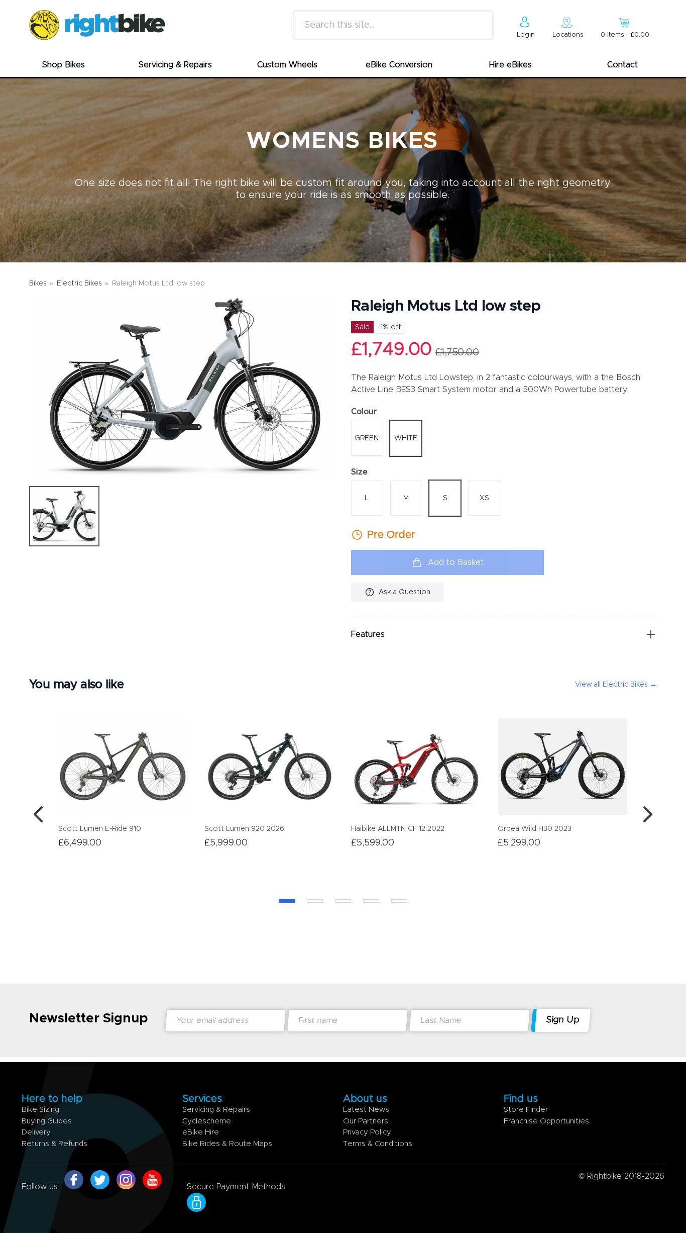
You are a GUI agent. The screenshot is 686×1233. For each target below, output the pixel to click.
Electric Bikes (79, 283)
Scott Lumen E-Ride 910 (99, 828)
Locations (568, 35)
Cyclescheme (206, 1121)
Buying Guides (47, 1121)
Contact (622, 65)
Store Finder (526, 1109)
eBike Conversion (399, 65)
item (625, 35)
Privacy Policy (367, 1132)
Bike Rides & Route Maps (227, 1144)
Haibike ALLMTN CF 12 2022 (397, 828)
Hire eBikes (510, 65)
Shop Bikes (63, 65)
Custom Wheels (287, 65)
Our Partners (365, 1121)
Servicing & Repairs (175, 65)
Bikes (38, 283)
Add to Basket (456, 562)
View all (616, 684)
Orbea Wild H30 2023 (534, 828)
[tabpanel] (182, 386)
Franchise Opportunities (546, 1121)
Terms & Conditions (377, 1144)
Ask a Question (404, 592)
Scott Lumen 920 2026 (244, 828)
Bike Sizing (40, 1109)
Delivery (36, 1132)
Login (526, 35)
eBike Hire (200, 1132)
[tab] (64, 516)
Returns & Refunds (54, 1144)
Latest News (366, 1109)
